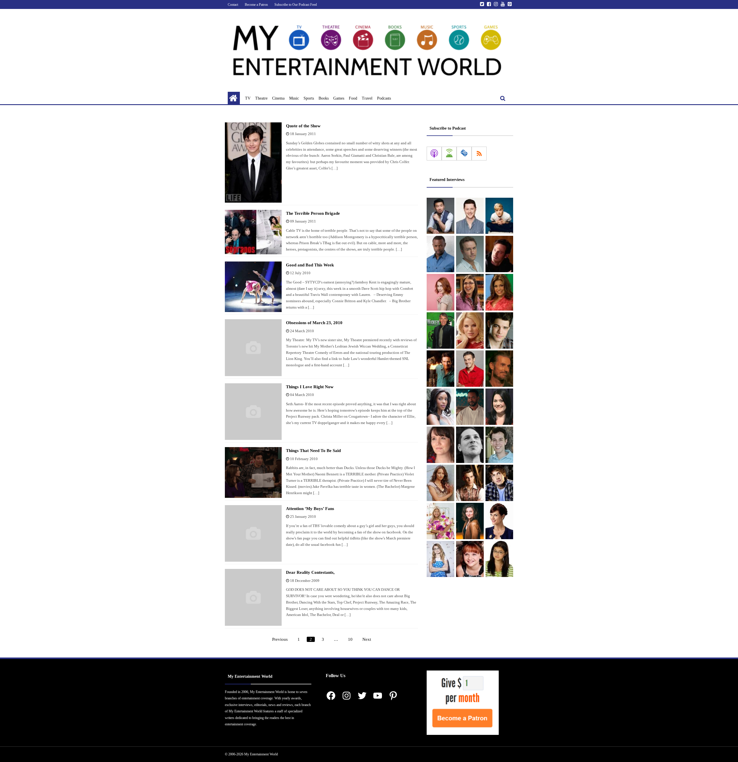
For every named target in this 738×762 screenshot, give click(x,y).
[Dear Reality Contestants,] (253, 597)
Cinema (278, 98)
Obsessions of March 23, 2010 (314, 322)
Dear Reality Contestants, (310, 572)
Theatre (261, 98)
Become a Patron (256, 5)
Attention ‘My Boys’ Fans (310, 508)
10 (350, 639)
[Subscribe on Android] (449, 153)
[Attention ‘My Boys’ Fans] (253, 533)
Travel (367, 98)
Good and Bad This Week (310, 265)
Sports (309, 98)
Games (338, 98)
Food (353, 98)
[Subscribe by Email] (464, 153)
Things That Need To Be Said (313, 450)
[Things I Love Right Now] (253, 411)
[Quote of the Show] (253, 162)
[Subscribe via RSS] (479, 153)
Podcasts (384, 98)
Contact (233, 5)
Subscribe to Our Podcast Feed (295, 5)
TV (248, 98)
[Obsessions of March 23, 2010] (253, 347)
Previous (280, 639)
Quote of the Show (303, 126)
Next (366, 639)
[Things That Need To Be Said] (253, 472)
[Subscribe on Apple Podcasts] (434, 153)
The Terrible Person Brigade (313, 213)
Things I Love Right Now (310, 386)
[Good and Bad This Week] (253, 287)
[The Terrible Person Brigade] (253, 232)
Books (324, 98)
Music (294, 98)
